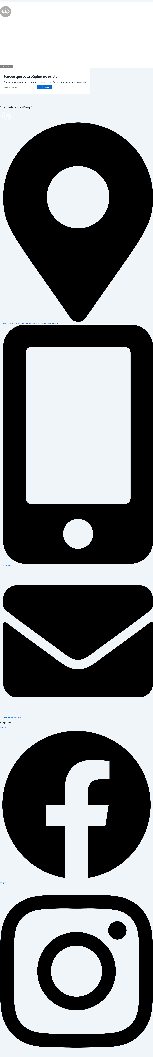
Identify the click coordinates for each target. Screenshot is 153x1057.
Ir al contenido (4, 1)
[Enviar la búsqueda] (39, 87)
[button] (1, 2)
